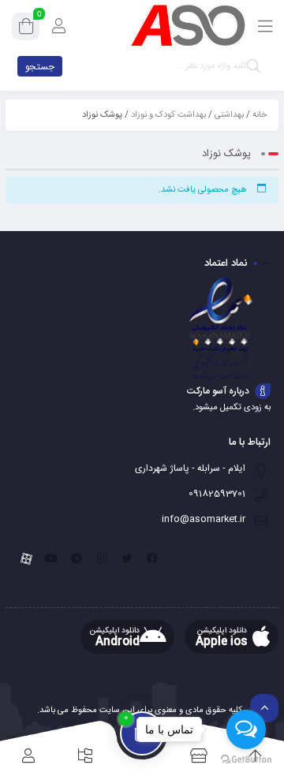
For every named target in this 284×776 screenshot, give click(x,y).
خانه (259, 115)
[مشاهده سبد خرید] (26, 29)
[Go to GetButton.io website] (246, 760)
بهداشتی (229, 115)
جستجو (39, 67)
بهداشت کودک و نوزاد (168, 115)
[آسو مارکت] (188, 25)
